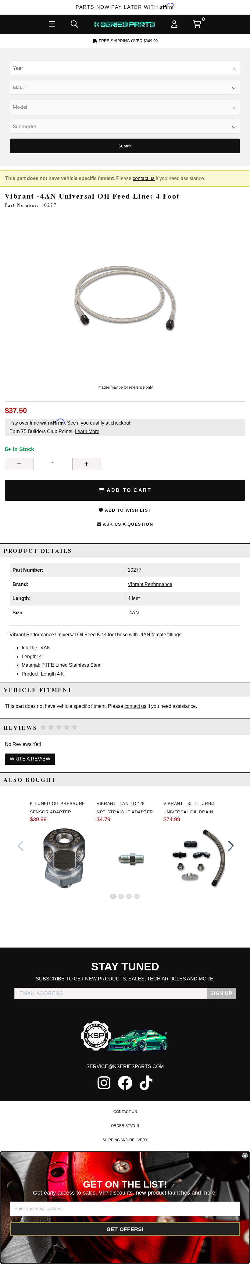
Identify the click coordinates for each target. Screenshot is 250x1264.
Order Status (125, 1126)
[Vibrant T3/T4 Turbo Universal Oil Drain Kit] (197, 858)
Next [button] (230, 845)
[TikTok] (146, 1082)
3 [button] (129, 896)
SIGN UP (221, 993)
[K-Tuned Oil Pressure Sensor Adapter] (64, 858)
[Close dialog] (245, 1156)
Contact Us (125, 1112)
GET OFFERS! (125, 1229)
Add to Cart (128, 490)
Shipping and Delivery (125, 1140)
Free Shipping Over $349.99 (128, 41)
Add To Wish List (127, 510)
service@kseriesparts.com (125, 1066)
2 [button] (121, 896)
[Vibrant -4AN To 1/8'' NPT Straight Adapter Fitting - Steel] (131, 858)
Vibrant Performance (150, 584)
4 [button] (136, 896)
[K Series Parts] (125, 24)
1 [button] (113, 896)
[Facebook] (125, 1082)
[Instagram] (104, 1082)
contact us (144, 178)
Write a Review (30, 758)
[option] (125, 298)
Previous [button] (20, 845)
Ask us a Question (127, 524)
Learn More (87, 431)
